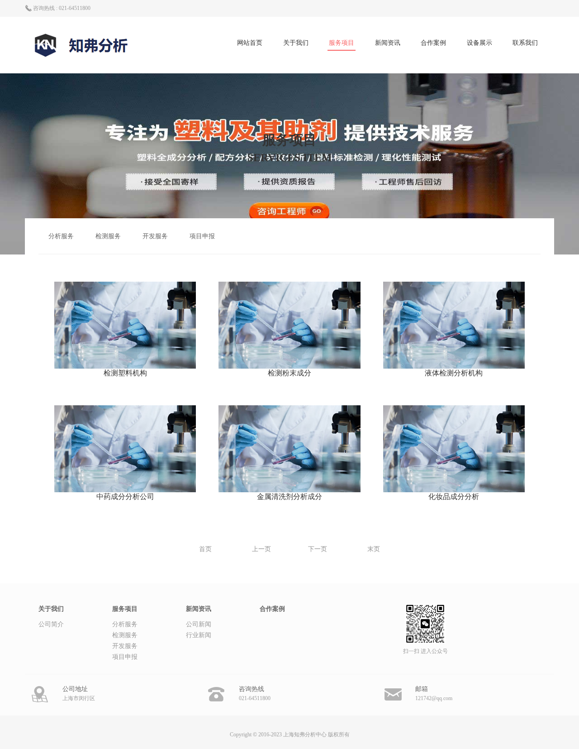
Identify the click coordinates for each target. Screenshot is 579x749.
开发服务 (155, 236)
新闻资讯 (387, 42)
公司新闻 (198, 624)
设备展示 (479, 42)
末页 (373, 549)
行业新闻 (198, 635)
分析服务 (61, 236)
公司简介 (51, 624)
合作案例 (433, 42)
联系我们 (525, 42)
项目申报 (202, 236)
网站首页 (249, 42)
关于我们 (295, 42)
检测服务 (108, 236)
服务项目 (341, 42)
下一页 (317, 549)
